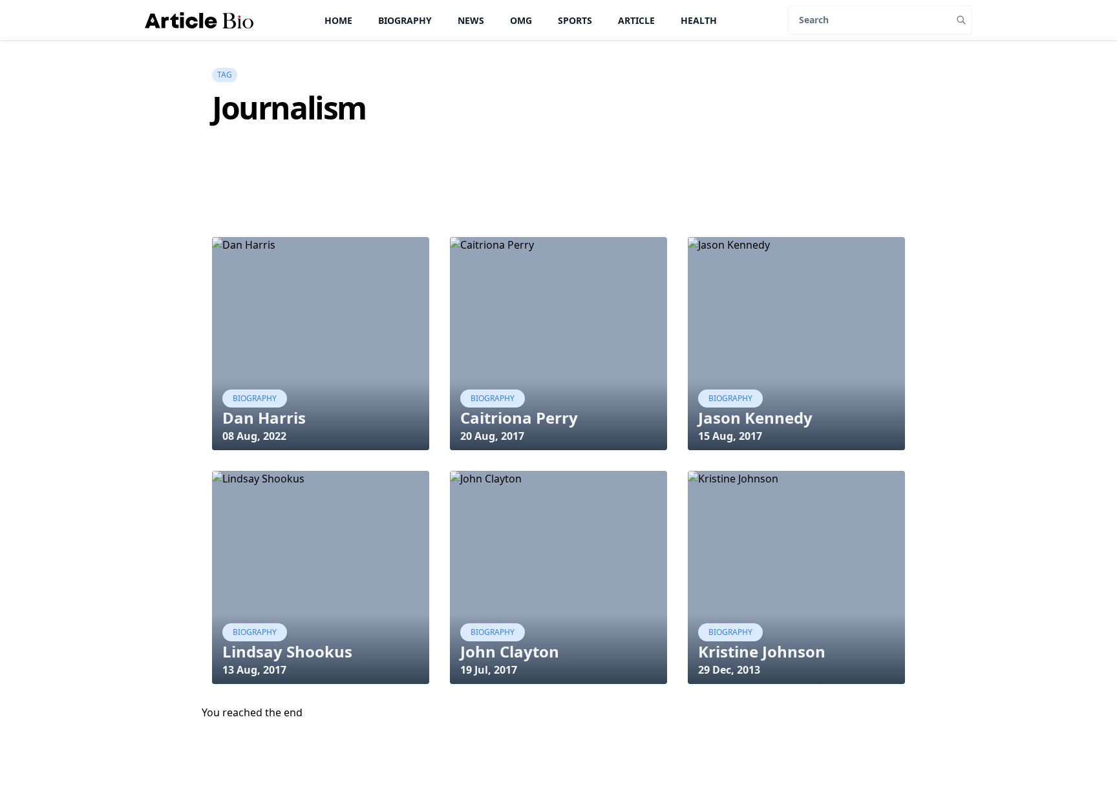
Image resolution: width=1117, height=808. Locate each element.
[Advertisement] (447, 204)
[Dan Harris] (320, 343)
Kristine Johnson (761, 651)
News (471, 20)
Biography (405, 20)
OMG (521, 20)
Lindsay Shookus (287, 651)
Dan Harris (264, 417)
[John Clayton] (558, 577)
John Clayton (509, 651)
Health (699, 20)
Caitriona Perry (519, 417)
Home (338, 20)
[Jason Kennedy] (796, 343)
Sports (575, 20)
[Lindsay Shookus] (320, 577)
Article (636, 20)
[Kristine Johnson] (796, 577)
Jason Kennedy (755, 417)
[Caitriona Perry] (558, 343)
